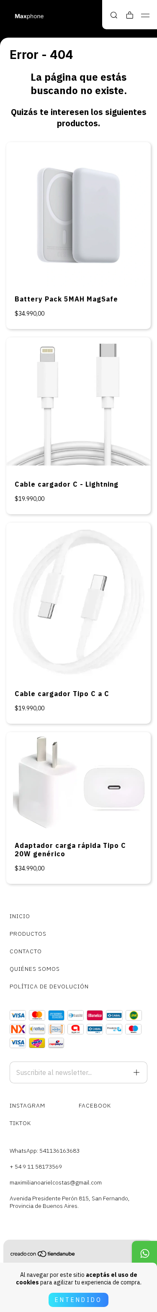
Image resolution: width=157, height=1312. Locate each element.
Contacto (26, 951)
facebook (95, 1105)
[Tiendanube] (43, 1255)
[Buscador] (114, 15)
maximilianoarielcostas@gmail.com (56, 1182)
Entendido (78, 1300)
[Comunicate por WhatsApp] (144, 1253)
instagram (27, 1105)
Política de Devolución (49, 986)
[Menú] (145, 15)
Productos (28, 933)
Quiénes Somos (35, 969)
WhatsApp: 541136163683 (45, 1150)
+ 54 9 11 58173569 (36, 1166)
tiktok (20, 1123)
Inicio (20, 916)
